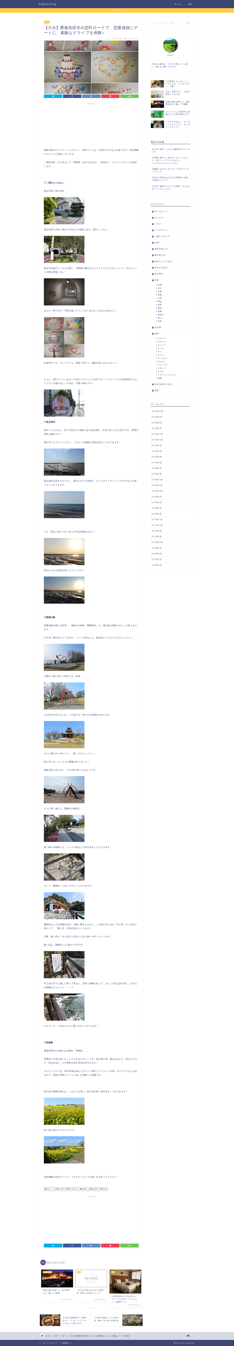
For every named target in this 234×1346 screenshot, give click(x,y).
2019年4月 (157, 457)
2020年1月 (157, 428)
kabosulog (47, 4)
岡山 (160, 301)
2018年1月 (157, 513)
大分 (46, 22)
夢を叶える (160, 255)
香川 (160, 318)
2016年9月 (157, 548)
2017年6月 (157, 536)
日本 (190, 4)
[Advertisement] (91, 125)
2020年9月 (157, 417)
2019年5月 (157, 451)
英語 (157, 390)
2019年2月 (157, 468)
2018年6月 (157, 496)
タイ (160, 351)
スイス (161, 348)
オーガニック (161, 211)
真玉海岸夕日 (73, 1189)
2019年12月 (157, 434)
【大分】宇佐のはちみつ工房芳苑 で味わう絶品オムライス (170, 178)
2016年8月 (157, 553)
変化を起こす (161, 249)
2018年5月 (157, 502)
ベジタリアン (161, 230)
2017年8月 (157, 531)
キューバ (159, 217)
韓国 (160, 378)
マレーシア (163, 365)
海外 (157, 333)
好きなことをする (163, 261)
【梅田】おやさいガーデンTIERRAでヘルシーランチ (170, 170)
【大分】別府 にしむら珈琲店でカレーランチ (171, 150)
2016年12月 (157, 542)
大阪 (160, 291)
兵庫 (160, 285)
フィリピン (163, 358)
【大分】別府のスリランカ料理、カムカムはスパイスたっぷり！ (171, 187)
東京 (160, 308)
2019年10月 (157, 439)
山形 (160, 298)
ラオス (161, 371)
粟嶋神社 (84, 1189)
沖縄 (160, 311)
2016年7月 (157, 559)
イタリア (162, 338)
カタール (162, 341)
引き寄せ (159, 273)
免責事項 (65, 1343)
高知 (160, 321)
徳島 (160, 304)
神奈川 (161, 314)
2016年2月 (157, 565)
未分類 (158, 327)
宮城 (160, 294)
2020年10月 (157, 411)
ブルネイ (162, 361)
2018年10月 (157, 491)
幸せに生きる (161, 267)
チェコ (161, 355)
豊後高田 (95, 1189)
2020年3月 (157, 422)
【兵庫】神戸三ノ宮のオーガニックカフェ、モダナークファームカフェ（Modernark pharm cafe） (170, 160)
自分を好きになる (163, 384)
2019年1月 (157, 474)
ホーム (178, 4)
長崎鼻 (104, 1189)
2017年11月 (157, 519)
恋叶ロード (50, 1189)
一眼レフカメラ (162, 236)
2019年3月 (157, 462)
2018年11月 (157, 485)
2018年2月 (157, 508)
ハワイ (158, 224)
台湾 (157, 242)
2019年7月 (157, 445)
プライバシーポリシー (50, 1343)
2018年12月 (157, 479)
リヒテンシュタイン (167, 374)
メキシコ (162, 368)
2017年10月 (157, 525)
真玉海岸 (61, 1189)
